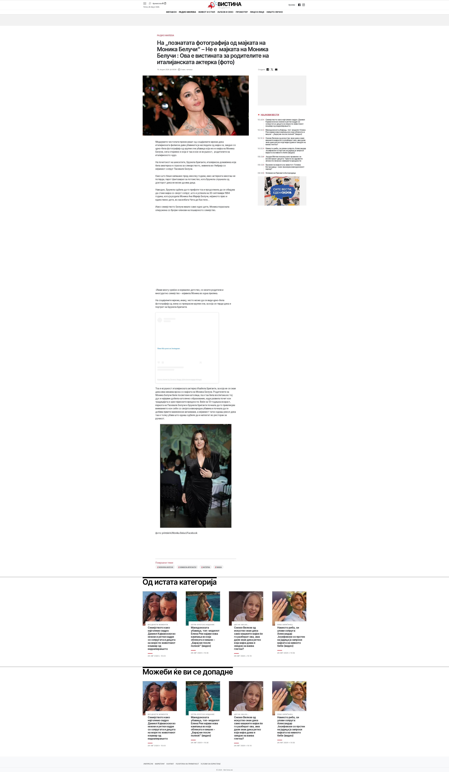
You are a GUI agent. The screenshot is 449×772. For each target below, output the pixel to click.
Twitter (272, 69)
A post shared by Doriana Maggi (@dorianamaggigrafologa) (179, 379)
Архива (291, 5)
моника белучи (166, 567)
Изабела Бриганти (188, 567)
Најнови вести (270, 115)
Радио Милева (165, 35)
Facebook (267, 69)
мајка (219, 567)
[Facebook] (299, 4)
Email (276, 69)
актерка (206, 567)
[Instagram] (303, 4)
